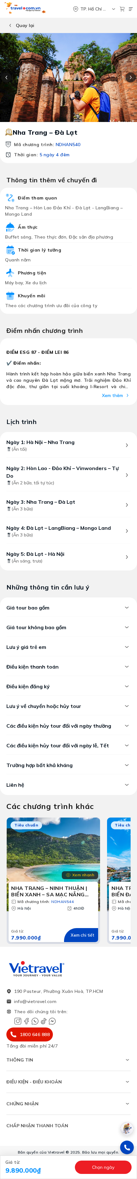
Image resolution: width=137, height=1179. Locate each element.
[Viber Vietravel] (35, 1021)
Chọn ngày (103, 1167)
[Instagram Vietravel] (18, 1021)
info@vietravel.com (35, 1001)
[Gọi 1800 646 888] (127, 1147)
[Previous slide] (6, 77)
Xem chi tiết (82, 935)
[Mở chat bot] (127, 1128)
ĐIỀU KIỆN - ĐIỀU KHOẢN (34, 1082)
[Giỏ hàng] (122, 9)
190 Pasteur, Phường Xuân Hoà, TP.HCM (58, 991)
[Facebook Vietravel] (26, 1021)
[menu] (131, 9)
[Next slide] (131, 77)
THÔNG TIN (19, 1060)
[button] (38, 1167)
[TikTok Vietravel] (43, 1021)
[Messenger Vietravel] (52, 1021)
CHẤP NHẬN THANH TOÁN (37, 1125)
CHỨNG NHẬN (22, 1104)
